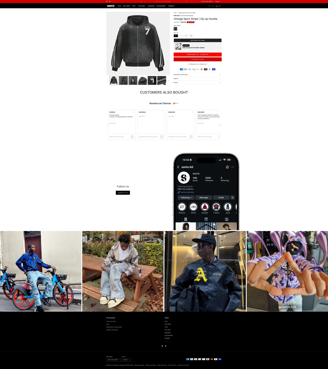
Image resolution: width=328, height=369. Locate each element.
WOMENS (167, 338)
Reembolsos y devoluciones (114, 327)
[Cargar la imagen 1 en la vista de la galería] (113, 80)
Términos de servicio (112, 329)
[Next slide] (220, 125)
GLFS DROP (168, 324)
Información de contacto (183, 365)
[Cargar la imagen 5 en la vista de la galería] (152, 80)
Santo (111, 365)
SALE (166, 321)
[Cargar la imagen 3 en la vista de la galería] (133, 80)
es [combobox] (176, 103)
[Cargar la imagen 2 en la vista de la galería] (123, 80)
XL (186, 35)
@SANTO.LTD (123, 192)
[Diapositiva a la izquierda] (107, 80)
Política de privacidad (151, 365)
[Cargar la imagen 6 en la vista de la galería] (161, 80)
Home (175, 12)
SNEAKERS (168, 332)
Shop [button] (167, 318)
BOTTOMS (167, 329)
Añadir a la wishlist (198, 64)
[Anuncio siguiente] (186, 1)
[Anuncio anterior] (142, 1)
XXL (191, 35)
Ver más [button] (131, 120)
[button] (134, 6)
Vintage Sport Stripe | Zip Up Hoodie (186, 12)
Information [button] (110, 318)
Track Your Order (111, 321)
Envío (107, 324)
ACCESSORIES (169, 335)
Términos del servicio (162, 365)
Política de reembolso (139, 365)
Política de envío (172, 365)
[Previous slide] (108, 125)
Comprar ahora (197, 59)
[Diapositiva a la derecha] (168, 80)
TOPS (166, 327)
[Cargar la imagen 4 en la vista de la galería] (142, 80)
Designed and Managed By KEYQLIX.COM (123, 365)
